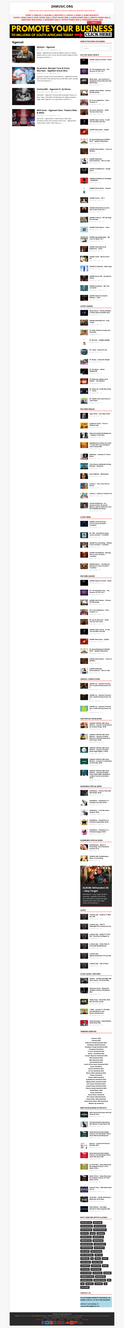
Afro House (97, 1222)
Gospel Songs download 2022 (96, 1086)
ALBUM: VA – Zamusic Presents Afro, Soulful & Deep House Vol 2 (100, 697)
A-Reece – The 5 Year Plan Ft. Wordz (100, 484)
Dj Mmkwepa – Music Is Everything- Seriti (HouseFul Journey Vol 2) (99, 846)
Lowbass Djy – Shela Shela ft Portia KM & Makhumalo (99, 945)
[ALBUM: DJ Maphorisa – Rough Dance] (84, 172)
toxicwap (98, 1284)
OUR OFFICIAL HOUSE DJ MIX (91, 719)
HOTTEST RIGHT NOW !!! (89, 55)
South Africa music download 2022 (96, 1064)
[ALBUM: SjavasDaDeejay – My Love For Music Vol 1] (84, 241)
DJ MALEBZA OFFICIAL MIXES (91, 786)
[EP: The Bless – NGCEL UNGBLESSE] (84, 373)
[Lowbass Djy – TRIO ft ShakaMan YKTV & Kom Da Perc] (84, 928)
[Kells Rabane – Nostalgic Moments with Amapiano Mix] (84, 1211)
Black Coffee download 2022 (96, 1073)
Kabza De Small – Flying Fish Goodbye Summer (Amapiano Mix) (100, 990)
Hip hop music (95, 1269)
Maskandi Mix (100, 1276)
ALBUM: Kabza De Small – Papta (101, 59)
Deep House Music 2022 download (96, 1101)
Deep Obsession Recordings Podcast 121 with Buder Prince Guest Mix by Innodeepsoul (100, 1133)
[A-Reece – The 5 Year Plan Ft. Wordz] (84, 487)
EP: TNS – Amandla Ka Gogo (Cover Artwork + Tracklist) (99, 534)
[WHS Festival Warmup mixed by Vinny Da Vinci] (84, 1116)
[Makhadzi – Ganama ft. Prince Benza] (84, 458)
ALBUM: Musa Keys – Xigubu (99, 130)
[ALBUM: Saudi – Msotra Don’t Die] (84, 260)
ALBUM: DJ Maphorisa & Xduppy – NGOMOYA (100, 179)
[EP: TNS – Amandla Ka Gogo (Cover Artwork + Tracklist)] (84, 537)
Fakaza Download (96, 1075)
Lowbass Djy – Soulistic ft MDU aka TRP (100, 915)
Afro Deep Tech (86, 1222)
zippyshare (85, 1287)
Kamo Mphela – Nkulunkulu (99, 474)
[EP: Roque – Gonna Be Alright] (84, 363)
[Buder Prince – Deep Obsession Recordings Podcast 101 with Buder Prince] (84, 1180)
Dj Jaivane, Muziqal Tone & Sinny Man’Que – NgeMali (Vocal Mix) (53, 69)
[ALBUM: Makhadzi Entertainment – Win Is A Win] (84, 163)
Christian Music (100, 1244)
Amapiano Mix (97, 1240)
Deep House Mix (96, 1251)
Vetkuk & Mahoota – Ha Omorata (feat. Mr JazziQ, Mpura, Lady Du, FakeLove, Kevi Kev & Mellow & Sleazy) (100, 506)
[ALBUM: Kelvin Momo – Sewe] (84, 231)
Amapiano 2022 (86, 1237)
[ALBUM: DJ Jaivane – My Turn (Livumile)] (84, 290)
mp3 (109, 1280)
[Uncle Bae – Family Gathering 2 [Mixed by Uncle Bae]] (84, 1201)
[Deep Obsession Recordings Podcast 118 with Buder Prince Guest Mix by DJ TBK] (84, 1157)
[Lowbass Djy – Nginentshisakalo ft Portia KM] (84, 958)
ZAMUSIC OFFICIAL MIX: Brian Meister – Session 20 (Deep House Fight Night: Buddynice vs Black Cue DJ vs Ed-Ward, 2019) (100, 774)
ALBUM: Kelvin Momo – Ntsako (100, 188)
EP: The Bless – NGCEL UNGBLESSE (97, 370)
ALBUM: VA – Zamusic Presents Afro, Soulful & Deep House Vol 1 (100, 708)
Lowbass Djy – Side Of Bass (99, 963)
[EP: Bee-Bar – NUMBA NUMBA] (84, 344)
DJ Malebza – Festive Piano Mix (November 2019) (100, 791)
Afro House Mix (86, 1230)
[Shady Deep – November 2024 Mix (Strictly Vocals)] (84, 1004)
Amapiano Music (86, 1244)
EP (92, 1258)
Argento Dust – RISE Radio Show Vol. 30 (101, 1188)
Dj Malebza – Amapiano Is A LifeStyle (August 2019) (99, 831)
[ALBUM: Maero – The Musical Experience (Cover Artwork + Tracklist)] (84, 568)
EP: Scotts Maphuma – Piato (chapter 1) (99, 101)
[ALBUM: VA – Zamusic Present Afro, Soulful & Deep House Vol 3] (84, 687)
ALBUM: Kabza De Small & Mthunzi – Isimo (98, 296)
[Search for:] (96, 48)
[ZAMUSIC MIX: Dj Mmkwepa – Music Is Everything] (84, 860)
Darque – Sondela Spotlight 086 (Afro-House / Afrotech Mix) (100, 979)
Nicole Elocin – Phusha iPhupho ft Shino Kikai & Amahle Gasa (100, 311)
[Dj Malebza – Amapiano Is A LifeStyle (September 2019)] (84, 824)
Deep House (85, 1251)
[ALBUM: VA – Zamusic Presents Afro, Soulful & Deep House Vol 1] (84, 710)
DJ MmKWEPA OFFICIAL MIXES (91, 840)
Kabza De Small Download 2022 (96, 1043)
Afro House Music (100, 1230)
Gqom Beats (85, 1266)
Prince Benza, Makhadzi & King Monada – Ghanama (100, 465)
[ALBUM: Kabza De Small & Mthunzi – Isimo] (84, 300)
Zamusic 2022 (96, 1038)
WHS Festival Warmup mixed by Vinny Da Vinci (100, 1113)
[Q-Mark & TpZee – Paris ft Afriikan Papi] (84, 427)
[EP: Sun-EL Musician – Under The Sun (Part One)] (84, 114)
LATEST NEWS (85, 517)
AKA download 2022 (96, 1058)
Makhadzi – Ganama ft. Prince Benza (100, 455)
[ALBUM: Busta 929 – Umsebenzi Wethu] (84, 280)
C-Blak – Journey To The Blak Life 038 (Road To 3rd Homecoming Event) (100, 1011)
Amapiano (100, 1233)
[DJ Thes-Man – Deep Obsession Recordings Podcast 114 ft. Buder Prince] (84, 1168)
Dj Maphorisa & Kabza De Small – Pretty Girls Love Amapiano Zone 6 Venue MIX (100, 444)
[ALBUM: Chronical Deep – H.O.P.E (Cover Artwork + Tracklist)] (84, 525)
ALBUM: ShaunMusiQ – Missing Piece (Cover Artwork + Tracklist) (100, 554)
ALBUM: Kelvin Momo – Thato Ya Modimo (101, 150)
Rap (82, 1284)
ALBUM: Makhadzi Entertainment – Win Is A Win (100, 160)
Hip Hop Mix (85, 1269)
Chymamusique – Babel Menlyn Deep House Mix (100, 1022)
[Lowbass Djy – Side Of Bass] (84, 967)
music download (96, 1066)
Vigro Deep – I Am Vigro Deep (100, 414)
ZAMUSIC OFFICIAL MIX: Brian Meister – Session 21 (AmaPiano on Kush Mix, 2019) (101, 761)
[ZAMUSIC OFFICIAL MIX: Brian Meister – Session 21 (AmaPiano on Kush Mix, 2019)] (84, 763)
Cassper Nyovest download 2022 (96, 1056)
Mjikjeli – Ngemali (46, 47)
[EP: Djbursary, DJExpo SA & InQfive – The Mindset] (84, 383)
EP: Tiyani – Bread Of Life (98, 350)
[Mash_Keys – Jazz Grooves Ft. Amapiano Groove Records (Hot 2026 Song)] (84, 83)
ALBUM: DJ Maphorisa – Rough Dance (100, 169)
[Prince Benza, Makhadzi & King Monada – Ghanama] (84, 468)
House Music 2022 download (96, 1099)
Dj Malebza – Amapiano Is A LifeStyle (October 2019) (99, 801)
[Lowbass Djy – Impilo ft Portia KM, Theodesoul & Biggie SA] (84, 938)
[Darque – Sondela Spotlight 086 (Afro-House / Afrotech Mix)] (84, 982)
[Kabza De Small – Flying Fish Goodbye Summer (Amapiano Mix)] (84, 992)
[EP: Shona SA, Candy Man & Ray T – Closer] (84, 393)
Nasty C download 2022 (96, 1053)
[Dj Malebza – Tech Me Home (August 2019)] (84, 814)
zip (105, 1284)
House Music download (96, 1095)
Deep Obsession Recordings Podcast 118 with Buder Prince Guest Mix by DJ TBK (100, 1155)
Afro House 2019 (86, 1226)
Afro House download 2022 (96, 1084)
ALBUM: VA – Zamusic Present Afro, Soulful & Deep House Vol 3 (100, 685)
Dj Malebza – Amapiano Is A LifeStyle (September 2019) (99, 821)
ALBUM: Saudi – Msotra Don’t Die (100, 257)
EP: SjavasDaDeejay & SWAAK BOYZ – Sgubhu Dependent (100, 140)
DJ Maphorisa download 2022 (96, 1079)
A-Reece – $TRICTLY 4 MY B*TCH (101, 493)
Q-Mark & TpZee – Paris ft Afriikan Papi (99, 424)
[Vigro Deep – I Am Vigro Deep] (84, 417)
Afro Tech (84, 1233)
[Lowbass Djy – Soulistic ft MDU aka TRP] (84, 918)
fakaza (97, 1258)
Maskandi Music (86, 1280)
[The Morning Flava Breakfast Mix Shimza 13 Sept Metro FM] (84, 1126)
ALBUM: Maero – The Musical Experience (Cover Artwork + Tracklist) (100, 565)
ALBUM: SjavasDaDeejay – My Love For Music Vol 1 (100, 238)
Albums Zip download (96, 1103)
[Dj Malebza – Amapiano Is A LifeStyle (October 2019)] (84, 804)
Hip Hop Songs (86, 1273)
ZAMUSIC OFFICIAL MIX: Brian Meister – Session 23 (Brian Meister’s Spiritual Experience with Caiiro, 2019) (100, 737)
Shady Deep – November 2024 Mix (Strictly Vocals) (100, 1000)
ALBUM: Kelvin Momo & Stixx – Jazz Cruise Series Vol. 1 (100, 208)
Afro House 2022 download (96, 1097)
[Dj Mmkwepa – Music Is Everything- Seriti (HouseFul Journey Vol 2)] (84, 849)
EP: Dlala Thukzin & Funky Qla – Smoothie (100, 331)
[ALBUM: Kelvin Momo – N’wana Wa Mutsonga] (84, 94)
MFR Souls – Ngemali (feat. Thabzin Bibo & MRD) (57, 111)
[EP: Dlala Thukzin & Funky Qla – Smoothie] (84, 334)
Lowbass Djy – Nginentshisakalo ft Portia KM (100, 954)
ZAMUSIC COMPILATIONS (90, 679)
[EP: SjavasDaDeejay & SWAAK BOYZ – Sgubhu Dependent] (84, 143)
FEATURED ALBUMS (87, 576)
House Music (97, 1273)
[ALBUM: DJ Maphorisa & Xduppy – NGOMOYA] (84, 182)
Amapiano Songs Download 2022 (96, 1047)
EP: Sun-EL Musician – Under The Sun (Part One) (99, 111)
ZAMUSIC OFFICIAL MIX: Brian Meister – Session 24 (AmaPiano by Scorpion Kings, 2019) (101, 725)
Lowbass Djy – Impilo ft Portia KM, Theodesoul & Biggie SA (100, 935)
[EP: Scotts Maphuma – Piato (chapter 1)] (84, 104)
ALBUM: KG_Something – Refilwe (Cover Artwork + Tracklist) (101, 544)
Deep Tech (98, 1255)
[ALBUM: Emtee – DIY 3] (84, 202)
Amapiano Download (96, 1049)
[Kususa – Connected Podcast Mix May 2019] (84, 1147)
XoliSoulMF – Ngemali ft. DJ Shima (54, 89)
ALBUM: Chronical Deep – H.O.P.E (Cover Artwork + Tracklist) (98, 523)
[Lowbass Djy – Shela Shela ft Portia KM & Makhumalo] (84, 948)
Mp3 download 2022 (96, 1060)
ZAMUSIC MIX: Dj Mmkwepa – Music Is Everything (99, 857)
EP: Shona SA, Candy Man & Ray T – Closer (100, 390)
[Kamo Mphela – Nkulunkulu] (84, 478)
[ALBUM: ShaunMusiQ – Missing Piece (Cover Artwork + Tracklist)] (84, 556)
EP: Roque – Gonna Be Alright (100, 360)
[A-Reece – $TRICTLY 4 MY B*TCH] (84, 497)
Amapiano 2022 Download (96, 1045)
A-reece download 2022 (96, 1051)
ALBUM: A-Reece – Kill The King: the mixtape (101, 218)
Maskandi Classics (87, 1276)
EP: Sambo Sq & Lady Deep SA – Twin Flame (100, 399)
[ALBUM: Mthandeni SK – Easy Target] (84, 324)
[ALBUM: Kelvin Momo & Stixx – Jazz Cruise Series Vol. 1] (84, 212)
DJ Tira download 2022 (96, 1071)
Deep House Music (87, 1255)
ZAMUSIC (54, 50)
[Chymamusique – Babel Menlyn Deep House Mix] (84, 1025)
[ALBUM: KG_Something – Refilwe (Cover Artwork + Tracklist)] (84, 547)
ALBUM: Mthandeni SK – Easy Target (99, 321)
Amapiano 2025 (86, 1240)
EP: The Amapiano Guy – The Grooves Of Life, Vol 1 (99, 70)
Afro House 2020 (100, 1226)
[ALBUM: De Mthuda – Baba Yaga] (84, 270)
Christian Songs (86, 1248)
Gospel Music (85, 1262)
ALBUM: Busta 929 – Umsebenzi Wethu (100, 277)
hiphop (105, 1266)
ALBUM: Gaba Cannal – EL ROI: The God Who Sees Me (100, 121)
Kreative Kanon (77, 1318)
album (93, 1233)
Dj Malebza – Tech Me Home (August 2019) (99, 811)
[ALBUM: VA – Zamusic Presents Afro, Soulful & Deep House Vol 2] (84, 699)
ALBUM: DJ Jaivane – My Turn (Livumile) (99, 287)
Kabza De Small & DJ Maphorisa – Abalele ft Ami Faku (100, 434)
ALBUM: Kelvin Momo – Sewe (99, 227)
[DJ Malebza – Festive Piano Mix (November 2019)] (84, 795)
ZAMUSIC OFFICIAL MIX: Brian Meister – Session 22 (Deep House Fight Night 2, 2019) (99, 749)
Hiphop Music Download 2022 (96, 1082)
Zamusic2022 (96, 1040)
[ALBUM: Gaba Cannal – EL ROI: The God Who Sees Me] (84, 124)
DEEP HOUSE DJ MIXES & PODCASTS (93, 1108)
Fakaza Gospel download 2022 (96, 1088)
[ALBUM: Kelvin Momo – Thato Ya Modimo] (84, 153)
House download (96, 1092)
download (85, 1258)
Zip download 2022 (96, 1062)
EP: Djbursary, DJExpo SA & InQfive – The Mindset (99, 380)
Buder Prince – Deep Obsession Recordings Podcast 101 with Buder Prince (100, 1177)
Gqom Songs (96, 1266)
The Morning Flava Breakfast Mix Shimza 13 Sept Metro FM (100, 1123)
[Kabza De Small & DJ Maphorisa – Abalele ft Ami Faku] (84, 437)
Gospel (105, 1258)
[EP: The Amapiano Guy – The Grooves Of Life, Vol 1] (84, 73)
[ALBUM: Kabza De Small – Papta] (84, 63)
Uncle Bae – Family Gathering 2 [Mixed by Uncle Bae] (100, 1198)
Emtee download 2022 (96, 1069)
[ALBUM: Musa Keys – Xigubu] (84, 133)
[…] (51, 57)
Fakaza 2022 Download (96, 1077)
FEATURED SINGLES (87, 409)
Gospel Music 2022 (96, 1090)
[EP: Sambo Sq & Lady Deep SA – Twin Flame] (84, 402)
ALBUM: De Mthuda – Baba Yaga (101, 266)
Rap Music (89, 1284)
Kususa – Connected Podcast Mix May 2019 (100, 1144)
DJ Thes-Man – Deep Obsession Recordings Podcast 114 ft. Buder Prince (100, 1166)
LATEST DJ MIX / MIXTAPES (90, 974)
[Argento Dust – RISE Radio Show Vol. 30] (84, 1191)
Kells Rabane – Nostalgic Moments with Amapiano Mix (100, 1208)
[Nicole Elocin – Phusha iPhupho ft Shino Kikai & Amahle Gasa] (84, 314)
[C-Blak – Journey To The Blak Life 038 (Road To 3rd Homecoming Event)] (84, 1013)
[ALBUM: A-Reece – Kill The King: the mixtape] (84, 221)
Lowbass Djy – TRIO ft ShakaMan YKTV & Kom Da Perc (100, 925)
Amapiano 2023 (98, 1237)
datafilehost (99, 1248)
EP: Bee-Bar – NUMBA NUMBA (100, 340)
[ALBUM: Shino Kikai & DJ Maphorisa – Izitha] (84, 251)
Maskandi (107, 1273)
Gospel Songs (97, 1262)
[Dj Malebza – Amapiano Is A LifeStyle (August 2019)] (84, 834)
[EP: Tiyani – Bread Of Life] (84, 354)
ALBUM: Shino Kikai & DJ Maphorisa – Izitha (98, 248)
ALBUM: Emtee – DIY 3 (97, 198)
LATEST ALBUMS (86, 306)
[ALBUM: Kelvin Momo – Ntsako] (84, 192)
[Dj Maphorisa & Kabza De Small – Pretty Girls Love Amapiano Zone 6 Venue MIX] (84, 447)
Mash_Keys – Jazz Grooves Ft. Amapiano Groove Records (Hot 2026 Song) (100, 81)
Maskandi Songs (99, 1280)
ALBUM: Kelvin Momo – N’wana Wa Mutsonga (100, 91)
